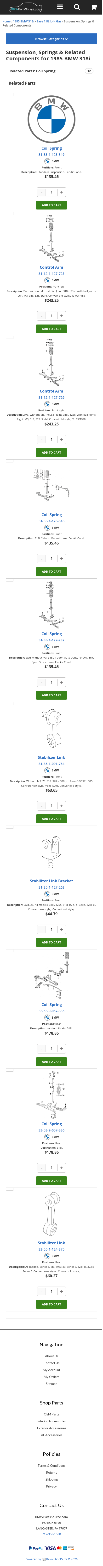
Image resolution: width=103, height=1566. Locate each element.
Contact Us (51, 1363)
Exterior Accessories (51, 1428)
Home (6, 21)
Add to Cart (51, 205)
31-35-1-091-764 (51, 763)
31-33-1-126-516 (51, 521)
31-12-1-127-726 (51, 397)
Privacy (51, 1486)
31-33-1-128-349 (51, 154)
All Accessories (51, 1435)
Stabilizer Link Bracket (51, 881)
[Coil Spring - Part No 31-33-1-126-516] (51, 486)
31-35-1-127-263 (51, 887)
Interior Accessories (51, 1421)
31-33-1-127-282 (51, 640)
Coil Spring (51, 148)
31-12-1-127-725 (51, 273)
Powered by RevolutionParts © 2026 (51, 1559)
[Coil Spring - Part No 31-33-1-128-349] (51, 119)
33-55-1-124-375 (51, 1249)
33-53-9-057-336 (51, 1130)
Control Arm (51, 267)
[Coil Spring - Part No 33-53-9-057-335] (51, 976)
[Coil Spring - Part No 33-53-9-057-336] (51, 1095)
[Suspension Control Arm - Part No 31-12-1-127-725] (51, 238)
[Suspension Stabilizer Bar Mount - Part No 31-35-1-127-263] (51, 852)
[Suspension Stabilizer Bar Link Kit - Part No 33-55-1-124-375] (51, 1214)
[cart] (94, 7)
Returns (51, 1472)
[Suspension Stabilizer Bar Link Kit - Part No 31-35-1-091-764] (51, 728)
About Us (51, 1356)
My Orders (51, 1377)
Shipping (52, 1479)
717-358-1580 (51, 1534)
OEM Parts (51, 1414)
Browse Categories (50, 39)
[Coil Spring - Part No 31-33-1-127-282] (51, 605)
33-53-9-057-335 (51, 1011)
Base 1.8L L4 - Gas (48, 21)
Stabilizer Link (51, 757)
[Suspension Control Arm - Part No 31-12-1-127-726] (51, 362)
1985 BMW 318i (23, 21)
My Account (51, 1370)
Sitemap (51, 1384)
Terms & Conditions (51, 1465)
